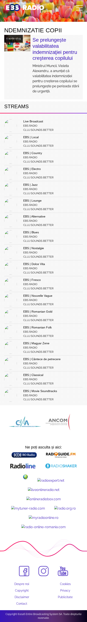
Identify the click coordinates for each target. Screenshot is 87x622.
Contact (21, 603)
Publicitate (65, 597)
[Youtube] (63, 571)
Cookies (65, 584)
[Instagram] (43, 571)
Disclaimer (22, 597)
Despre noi (21, 584)
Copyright (22, 590)
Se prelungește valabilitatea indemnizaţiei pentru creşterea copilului (55, 49)
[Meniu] (79, 7)
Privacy (65, 590)
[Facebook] (24, 571)
